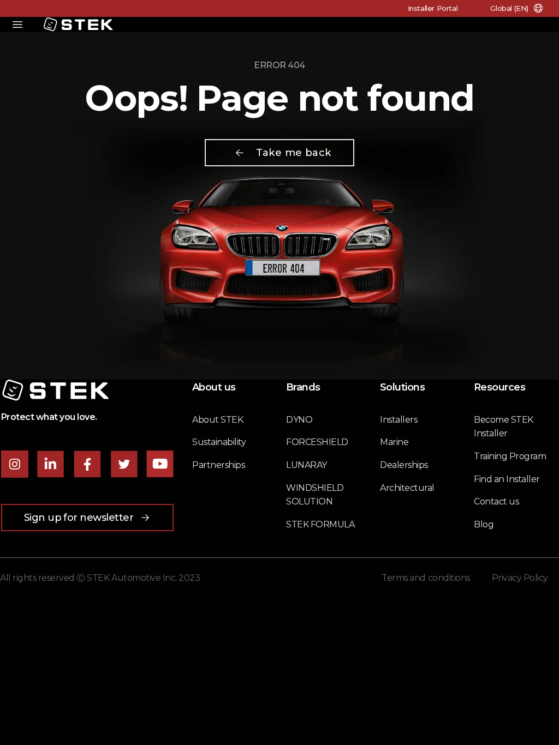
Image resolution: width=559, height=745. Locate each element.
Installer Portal (433, 8)
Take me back (293, 153)
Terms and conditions (425, 578)
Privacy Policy (520, 578)
